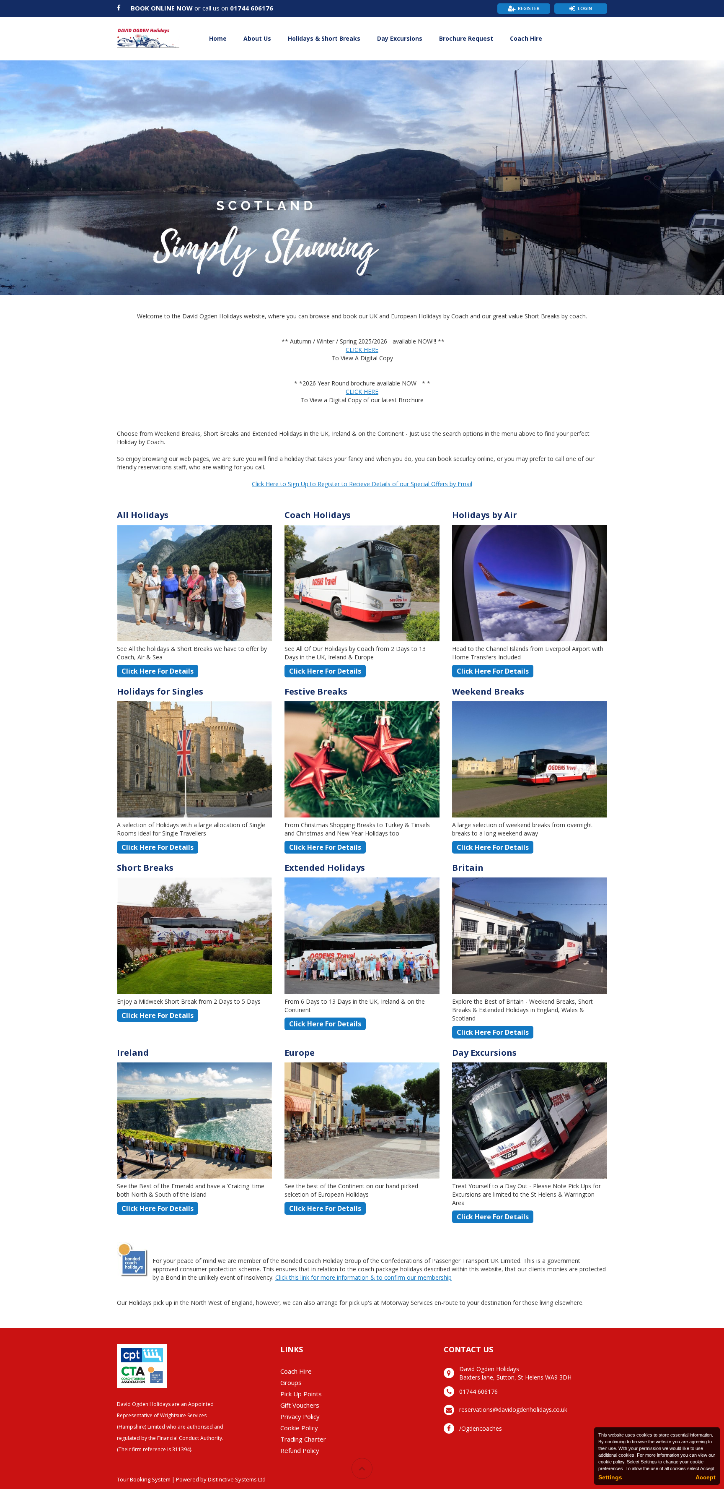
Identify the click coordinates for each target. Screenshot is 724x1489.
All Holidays (142, 515)
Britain (468, 867)
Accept (706, 1477)
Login (585, 8)
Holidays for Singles (160, 691)
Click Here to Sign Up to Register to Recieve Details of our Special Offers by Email (362, 484)
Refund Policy (299, 1450)
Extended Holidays (324, 867)
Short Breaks (145, 867)
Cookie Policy (299, 1428)
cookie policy (611, 1461)
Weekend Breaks (488, 691)
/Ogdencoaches (480, 1428)
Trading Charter (303, 1439)
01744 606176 (251, 8)
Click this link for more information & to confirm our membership (363, 1277)
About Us (257, 38)
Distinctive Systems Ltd (237, 1479)
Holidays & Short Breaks (324, 38)
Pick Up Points (301, 1394)
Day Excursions (399, 38)
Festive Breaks (315, 691)
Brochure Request (466, 38)
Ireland (133, 1052)
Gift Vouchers (299, 1405)
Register (529, 8)
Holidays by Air (484, 515)
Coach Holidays (317, 515)
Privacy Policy (300, 1416)
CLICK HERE (362, 350)
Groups (291, 1382)
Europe (299, 1052)
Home (218, 38)
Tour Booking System (144, 1479)
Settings (610, 1477)
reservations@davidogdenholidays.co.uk (513, 1410)
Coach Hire (526, 38)
